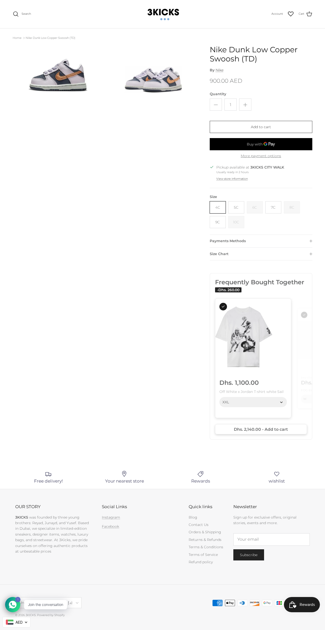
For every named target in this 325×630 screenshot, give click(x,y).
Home (17, 38)
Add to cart (261, 127)
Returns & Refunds (205, 539)
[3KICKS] (162, 14)
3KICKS (31, 615)
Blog (193, 517)
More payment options (261, 156)
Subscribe (248, 555)
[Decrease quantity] (216, 104)
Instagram (111, 517)
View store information (232, 178)
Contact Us (198, 524)
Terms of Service (203, 554)
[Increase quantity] (245, 104)
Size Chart (219, 254)
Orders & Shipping (205, 532)
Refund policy (201, 562)
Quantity (218, 94)
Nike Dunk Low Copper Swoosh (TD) (50, 38)
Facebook (110, 526)
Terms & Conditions (206, 547)
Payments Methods (228, 241)
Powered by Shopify (51, 615)
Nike (219, 70)
